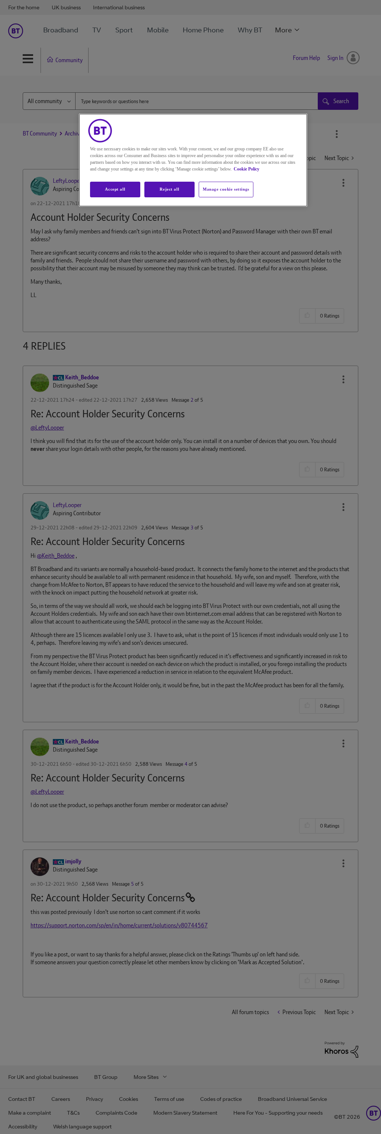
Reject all (169, 189)
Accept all (115, 189)
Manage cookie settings (226, 189)
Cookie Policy (246, 169)
